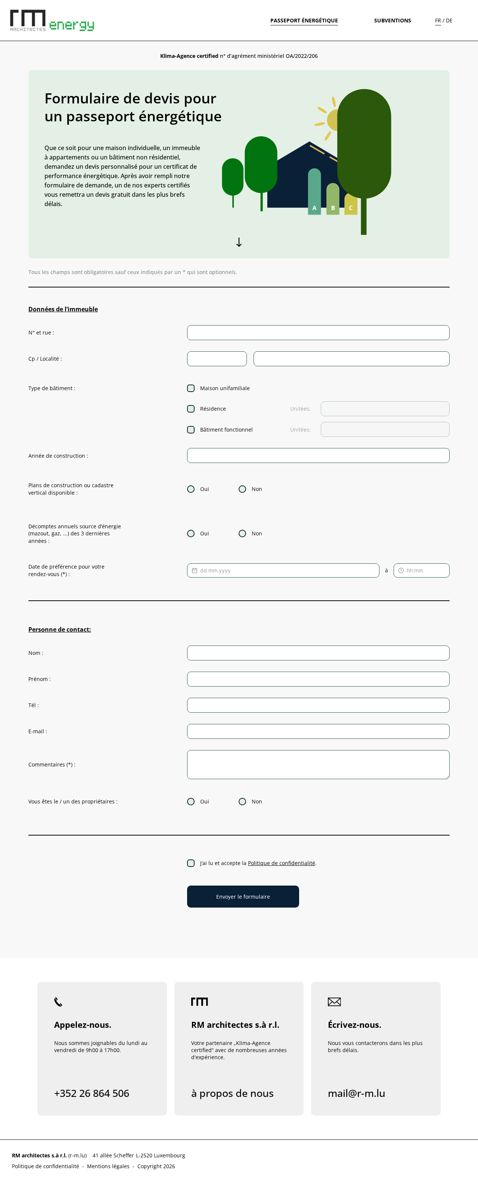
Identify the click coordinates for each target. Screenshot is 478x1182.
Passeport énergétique (304, 20)
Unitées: (300, 408)
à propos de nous (232, 1093)
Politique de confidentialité (281, 863)
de (449, 20)
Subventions (392, 20)
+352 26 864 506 (91, 1093)
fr (438, 20)
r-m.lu (77, 1155)
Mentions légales (108, 1166)
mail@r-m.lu (356, 1093)
